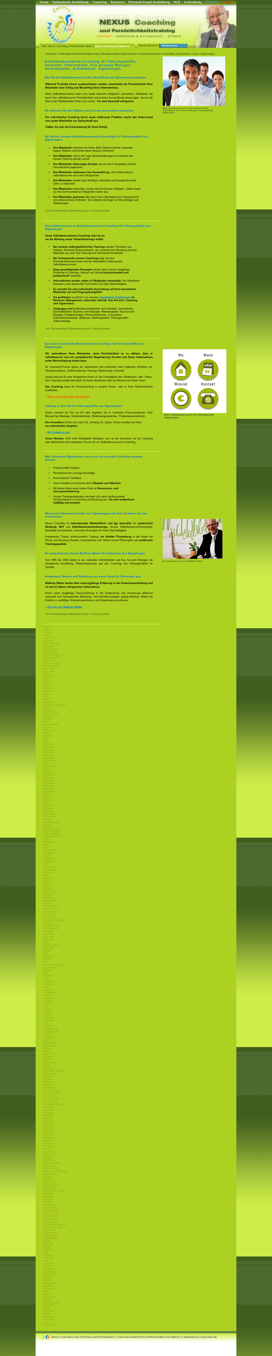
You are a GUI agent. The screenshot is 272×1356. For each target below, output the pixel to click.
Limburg (47, 1020)
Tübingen (48, 1255)
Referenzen (169, 45)
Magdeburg (49, 1042)
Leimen (47, 1012)
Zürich (46, 1322)
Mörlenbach (49, 1073)
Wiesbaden (49, 1297)
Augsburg (48, 646)
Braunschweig (51, 724)
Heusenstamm (51, 906)
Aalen (46, 626)
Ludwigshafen (51, 1031)
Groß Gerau (49, 869)
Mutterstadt (49, 1087)
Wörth (46, 1308)
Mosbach (48, 1079)
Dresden (48, 772)
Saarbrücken (50, 1188)
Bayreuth (48, 685)
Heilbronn (48, 894)
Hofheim (47, 922)
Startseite (50, 53)
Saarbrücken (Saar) (54, 1190)
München (48, 1082)
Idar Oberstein (51, 928)
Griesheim (48, 867)
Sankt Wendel (50, 1216)
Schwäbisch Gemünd (54, 1224)
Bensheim (48, 691)
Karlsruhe (48, 948)
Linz (45, 1023)
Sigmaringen (50, 1235)
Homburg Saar (51, 925)
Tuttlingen (48, 1257)
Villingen (48, 1266)
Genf (45, 844)
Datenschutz (151, 36)
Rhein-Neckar (50, 1168)
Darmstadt (48, 755)
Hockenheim (50, 917)
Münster (47, 1084)
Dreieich (47, 769)
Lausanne (48, 1009)
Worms (47, 1313)
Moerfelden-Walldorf (54, 1070)
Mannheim (49, 1054)
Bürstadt (47, 744)
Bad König (49, 660)
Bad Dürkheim (51, 649)
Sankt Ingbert (50, 1210)
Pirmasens (49, 1143)
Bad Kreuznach (51, 663)
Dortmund (48, 763)
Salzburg (48, 1199)
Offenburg (48, 1126)
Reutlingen (49, 1160)
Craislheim (49, 752)
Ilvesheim (48, 931)
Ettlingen (48, 808)
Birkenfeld (48, 710)
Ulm (45, 1260)
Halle (46, 875)
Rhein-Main (49, 1165)
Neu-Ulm (48, 1107)
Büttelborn (48, 747)
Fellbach (48, 811)
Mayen (47, 1059)
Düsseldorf (49, 774)
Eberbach (48, 780)
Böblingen (48, 719)
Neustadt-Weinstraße (54, 1104)
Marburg (47, 1056)
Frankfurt (48, 819)
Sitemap (174, 36)
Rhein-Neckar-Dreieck (55, 1171)
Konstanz (48, 975)
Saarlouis (48, 1196)
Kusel (46, 978)
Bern (45, 696)
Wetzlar (47, 1291)
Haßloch (47, 886)
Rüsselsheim (50, 1185)
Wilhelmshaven (51, 1302)
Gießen (47, 855)
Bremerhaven (50, 730)
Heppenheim (50, 900)
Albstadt (47, 632)
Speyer (47, 1246)
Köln (45, 973)
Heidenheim (50, 892)
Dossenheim (50, 766)
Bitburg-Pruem (51, 713)
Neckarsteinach (51, 1093)
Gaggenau (49, 841)
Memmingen (50, 1062)
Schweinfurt (49, 1230)
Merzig (47, 1065)
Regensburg (50, 1154)
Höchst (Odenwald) (53, 920)
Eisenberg (48, 788)
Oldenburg (49, 1129)
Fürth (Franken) (51, 833)
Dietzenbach (50, 760)
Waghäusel (49, 1271)
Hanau (47, 881)
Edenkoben (49, 783)
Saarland (48, 1193)
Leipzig (47, 1015)
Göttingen (48, 861)
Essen (46, 802)
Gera (46, 847)
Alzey (46, 635)
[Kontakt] (194, 412)
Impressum (125, 36)
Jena (46, 942)
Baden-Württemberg (54, 654)
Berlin (46, 693)
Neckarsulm (49, 1096)
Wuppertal (48, 1319)
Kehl (45, 953)
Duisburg (48, 777)
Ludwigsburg (50, 1029)
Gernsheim (49, 853)
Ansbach (48, 640)
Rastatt (47, 1149)
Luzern (47, 1040)
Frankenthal (49, 816)
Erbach (47, 794)
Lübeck (47, 1034)
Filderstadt (49, 814)
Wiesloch (48, 1299)
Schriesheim (50, 1221)
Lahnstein (48, 984)
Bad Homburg (50, 657)
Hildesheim (49, 908)
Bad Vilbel (48, 671)
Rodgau (47, 1177)
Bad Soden (49, 668)
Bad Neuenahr (51, 666)
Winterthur (48, 1305)
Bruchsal (48, 735)
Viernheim (48, 1263)
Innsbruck (48, 939)
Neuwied (48, 1109)
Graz (45, 864)
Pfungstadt (49, 1137)
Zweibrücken (50, 1324)
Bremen (47, 727)
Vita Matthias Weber (81, 46)
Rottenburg (49, 1182)
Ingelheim (48, 934)
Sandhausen (50, 1204)
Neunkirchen (50, 1101)
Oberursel (48, 1121)
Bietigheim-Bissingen (54, 705)
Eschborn (48, 800)
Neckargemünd (51, 1090)
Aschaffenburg (51, 643)
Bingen (47, 707)
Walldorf (47, 1280)
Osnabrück (49, 702)
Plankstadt (49, 1146)
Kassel (47, 950)
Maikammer (49, 1045)
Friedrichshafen (51, 830)
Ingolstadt (48, 936)
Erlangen (48, 797)
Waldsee (48, 1277)
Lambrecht (49, 989)
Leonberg (48, 1017)
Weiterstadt (49, 1288)
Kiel (45, 962)
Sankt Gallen (50, 1207)
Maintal (47, 1048)
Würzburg (48, 1316)
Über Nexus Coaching (55, 46)
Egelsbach (49, 786)
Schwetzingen (51, 1232)
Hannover (48, 883)
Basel (46, 679)
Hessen (47, 903)
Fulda (46, 839)
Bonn (46, 721)
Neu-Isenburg (50, 1098)
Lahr (45, 987)
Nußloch (47, 1118)
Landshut (48, 998)
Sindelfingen (50, 1238)
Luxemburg (49, 1037)
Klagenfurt (48, 967)
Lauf (45, 1006)
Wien (46, 1294)
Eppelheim (49, 791)
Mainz (46, 1051)
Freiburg (47, 825)
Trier (45, 1252)
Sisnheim (48, 1244)
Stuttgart (47, 1249)
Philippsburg (50, 1140)
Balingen (48, 674)
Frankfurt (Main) (51, 822)
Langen (47, 1003)
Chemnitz (48, 749)
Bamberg (48, 677)
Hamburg (48, 878)
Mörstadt (48, 1076)
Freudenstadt (50, 827)
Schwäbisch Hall (52, 1227)
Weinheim (48, 1285)
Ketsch (47, 959)
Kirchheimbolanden (54, 964)
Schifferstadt (50, 1218)
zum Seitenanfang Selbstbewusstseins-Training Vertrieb (77, 210)
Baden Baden (50, 652)
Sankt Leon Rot (51, 1213)
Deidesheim (49, 758)
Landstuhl (48, 1001)
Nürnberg (48, 1112)
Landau (47, 995)
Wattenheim (49, 1283)
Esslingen (48, 805)
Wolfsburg (48, 1311)
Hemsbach (49, 897)
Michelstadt (49, 1068)
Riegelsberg (50, 1174)
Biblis (46, 699)
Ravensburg (50, 1151)
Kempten (48, 956)
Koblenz (47, 970)
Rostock (47, 1179)
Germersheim (50, 850)
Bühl (45, 741)
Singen (47, 1241)
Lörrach (47, 1026)
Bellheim (48, 688)
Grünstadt (48, 872)
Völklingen (49, 1269)
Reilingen (48, 1157)
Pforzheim (48, 1135)
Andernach (49, 638)
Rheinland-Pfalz (52, 1163)
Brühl (46, 738)
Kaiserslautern (51, 945)
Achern (47, 629)
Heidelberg (49, 889)
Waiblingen (49, 1274)
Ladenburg (49, 981)
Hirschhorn (49, 914)
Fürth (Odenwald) (52, 836)
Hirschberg (49, 911)
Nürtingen (48, 1115)
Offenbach (48, 1123)
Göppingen (49, 858)
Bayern (47, 682)
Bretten (47, 733)
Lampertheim (50, 992)
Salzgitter (48, 1202)
